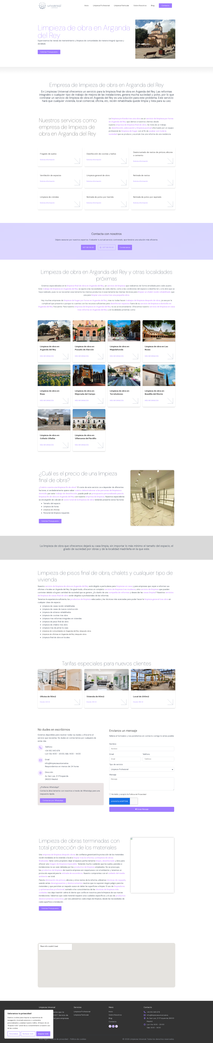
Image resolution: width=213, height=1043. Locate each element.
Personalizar (13, 1034)
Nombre (112, 744)
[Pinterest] (116, 1026)
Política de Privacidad (137, 794)
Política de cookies (78, 1039)
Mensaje (112, 775)
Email (111, 754)
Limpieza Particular (121, 5)
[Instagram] (113, 1026)
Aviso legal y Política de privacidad (53, 1039)
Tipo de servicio (116, 765)
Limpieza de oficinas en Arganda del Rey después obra (64, 634)
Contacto (112, 1022)
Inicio (87, 5)
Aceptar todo (43, 1034)
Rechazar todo (28, 1034)
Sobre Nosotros (140, 5)
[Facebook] (110, 1026)
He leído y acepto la (128, 794)
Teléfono (146, 754)
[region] (28, 1024)
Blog (152, 5)
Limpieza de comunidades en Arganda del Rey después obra (66, 631)
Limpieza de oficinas (51, 510)
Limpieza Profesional (101, 5)
